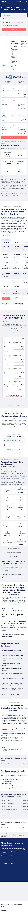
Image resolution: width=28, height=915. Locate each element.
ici (25, 405)
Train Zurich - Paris (5, 800)
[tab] (7, 82)
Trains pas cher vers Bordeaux (8, 835)
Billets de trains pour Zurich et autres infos (12, 785)
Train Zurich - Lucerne (6, 806)
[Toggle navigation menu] (26, 2)
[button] (8, 22)
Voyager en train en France (17, 834)
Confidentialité (4, 907)
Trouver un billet (7, 156)
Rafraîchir (13, 332)
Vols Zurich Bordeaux (7, 783)
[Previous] (5, 435)
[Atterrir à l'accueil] (3, 2)
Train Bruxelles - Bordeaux (7, 815)
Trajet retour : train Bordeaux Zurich (10, 779)
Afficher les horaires (7, 173)
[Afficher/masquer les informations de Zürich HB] (25, 749)
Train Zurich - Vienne (6, 764)
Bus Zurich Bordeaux (7, 781)
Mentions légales (5, 904)
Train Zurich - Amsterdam (7, 803)
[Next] (24, 77)
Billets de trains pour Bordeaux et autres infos (13, 788)
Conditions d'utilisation (17, 904)
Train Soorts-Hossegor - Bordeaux (9, 809)
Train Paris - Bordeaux (6, 812)
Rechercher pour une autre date (14, 396)
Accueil (2, 834)
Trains (7, 834)
